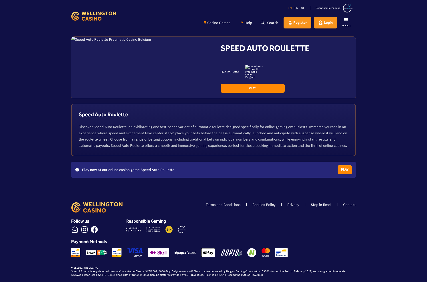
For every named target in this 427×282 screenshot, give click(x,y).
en (290, 8)
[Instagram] (84, 229)
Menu (346, 26)
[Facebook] (94, 229)
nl (303, 8)
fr (296, 8)
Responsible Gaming (328, 8)
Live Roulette (230, 72)
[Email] (74, 229)
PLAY (252, 88)
